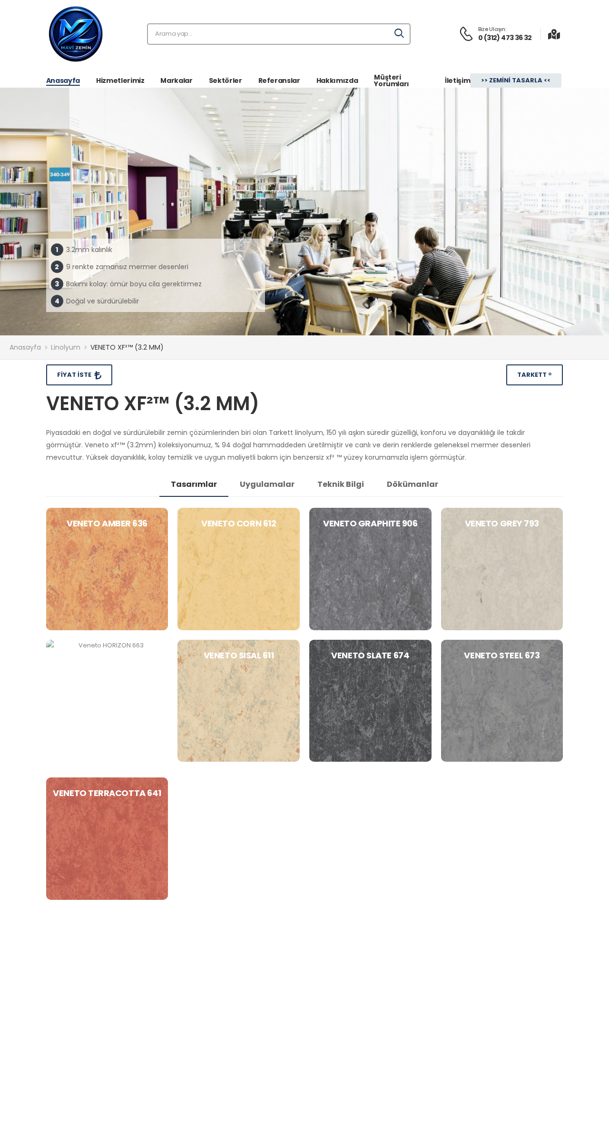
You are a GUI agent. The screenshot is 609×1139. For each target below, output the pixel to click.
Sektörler (225, 80)
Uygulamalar (267, 484)
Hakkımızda (337, 80)
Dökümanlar (412, 484)
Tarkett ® (534, 374)
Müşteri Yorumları (391, 80)
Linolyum (65, 347)
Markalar (176, 80)
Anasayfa (63, 80)
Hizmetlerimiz (120, 80)
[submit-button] (399, 34)
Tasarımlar (194, 484)
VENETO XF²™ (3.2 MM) (127, 347)
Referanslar (279, 80)
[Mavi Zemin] (75, 33)
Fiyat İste (75, 374)
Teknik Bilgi (340, 484)
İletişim (457, 80)
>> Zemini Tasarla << (515, 80)
